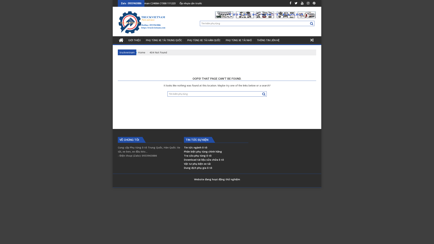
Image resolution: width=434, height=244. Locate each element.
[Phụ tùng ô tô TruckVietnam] (121, 39)
